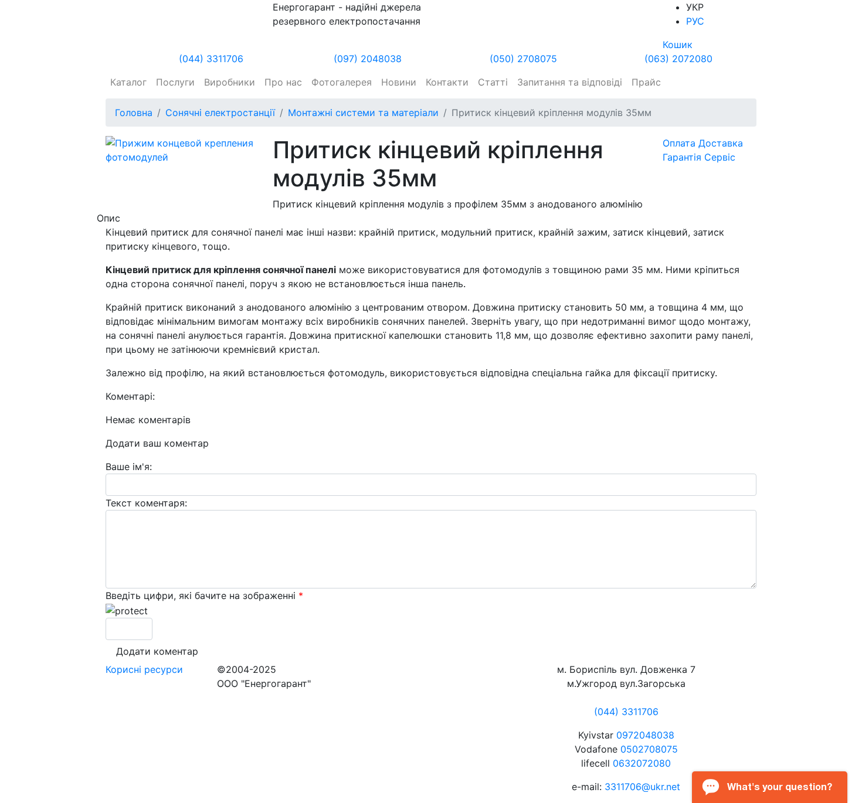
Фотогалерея (341, 82)
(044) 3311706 (211, 58)
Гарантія (682, 157)
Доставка (720, 143)
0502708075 (649, 749)
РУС (695, 21)
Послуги (175, 82)
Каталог (128, 82)
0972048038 (645, 735)
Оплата (679, 143)
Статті (493, 82)
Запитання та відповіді (569, 82)
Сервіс (719, 157)
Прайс (646, 82)
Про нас (283, 82)
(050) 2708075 (523, 58)
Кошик (678, 44)
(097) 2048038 (368, 58)
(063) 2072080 (678, 58)
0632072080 (642, 763)
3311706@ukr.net (642, 786)
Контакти (447, 82)
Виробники (229, 82)
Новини (398, 82)
